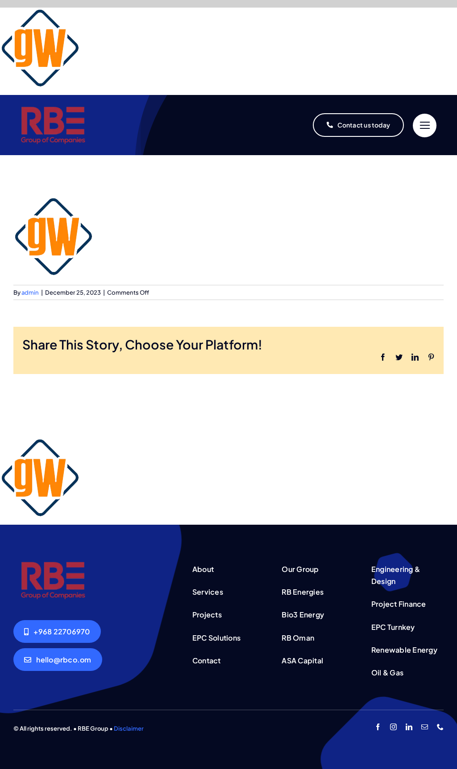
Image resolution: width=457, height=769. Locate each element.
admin (30, 292)
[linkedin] (409, 727)
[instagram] (393, 727)
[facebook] (377, 727)
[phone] (440, 727)
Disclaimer (129, 728)
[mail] (424, 727)
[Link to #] (424, 125)
